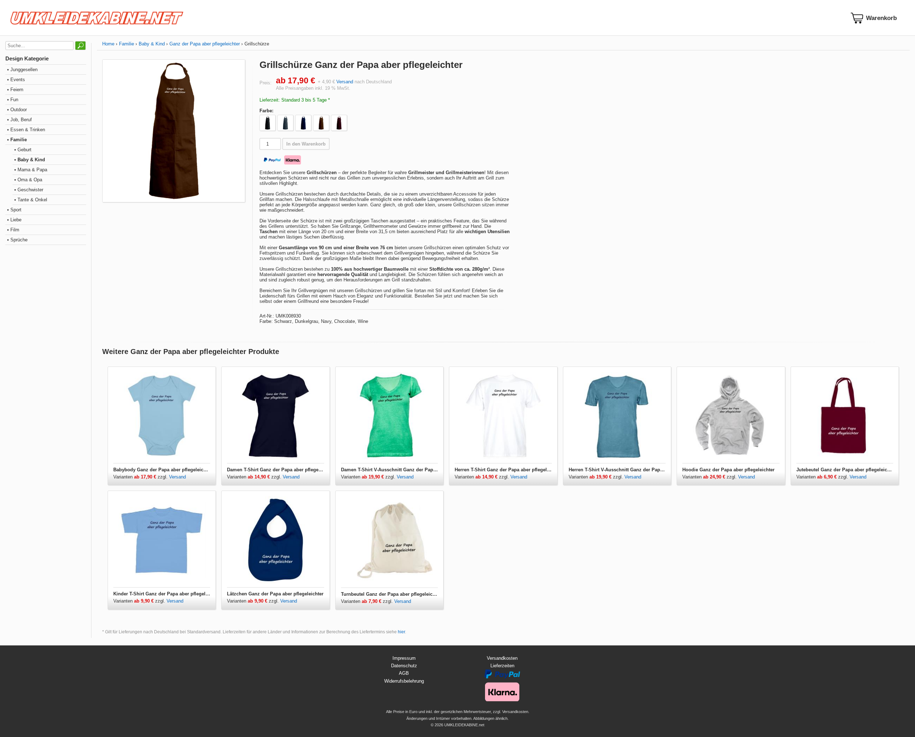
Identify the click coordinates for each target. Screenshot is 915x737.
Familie (126, 43)
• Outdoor (17, 109)
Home (108, 43)
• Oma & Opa (28, 179)
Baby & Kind (152, 43)
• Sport (14, 209)
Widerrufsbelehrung (404, 681)
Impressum (404, 658)
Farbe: (266, 110)
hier (401, 631)
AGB (404, 673)
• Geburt (22, 149)
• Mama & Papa (30, 169)
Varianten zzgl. (141, 477)
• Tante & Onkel (30, 199)
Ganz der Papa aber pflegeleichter (204, 43)
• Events (16, 79)
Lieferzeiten (502, 665)
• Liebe (14, 219)
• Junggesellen (22, 69)
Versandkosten (502, 658)
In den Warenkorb (306, 144)
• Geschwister (28, 189)
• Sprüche (17, 239)
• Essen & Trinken (26, 129)
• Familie (17, 139)
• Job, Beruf (19, 119)
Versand (344, 81)
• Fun (12, 99)
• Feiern (15, 89)
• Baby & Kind (29, 159)
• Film (13, 229)
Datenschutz (404, 665)
